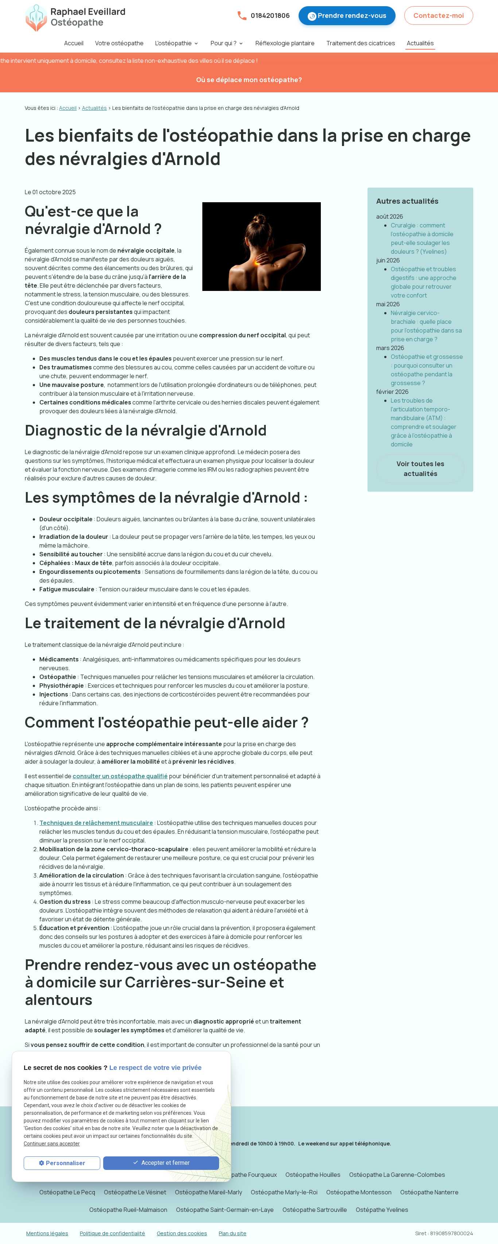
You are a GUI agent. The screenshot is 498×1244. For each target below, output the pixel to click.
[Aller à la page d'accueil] (75, 17)
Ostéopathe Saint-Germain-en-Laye (225, 1210)
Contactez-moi (438, 15)
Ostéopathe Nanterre (429, 1192)
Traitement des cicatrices (360, 43)
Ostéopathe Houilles (313, 1175)
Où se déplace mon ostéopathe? (249, 79)
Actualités (420, 43)
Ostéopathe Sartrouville (315, 1210)
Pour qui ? (224, 43)
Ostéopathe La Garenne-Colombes (397, 1175)
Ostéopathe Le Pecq (67, 1192)
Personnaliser (65, 1163)
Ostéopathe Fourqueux (245, 1175)
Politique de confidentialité (112, 1233)
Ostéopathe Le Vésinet (135, 1192)
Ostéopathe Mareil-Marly (208, 1192)
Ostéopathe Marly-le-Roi (284, 1192)
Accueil (73, 43)
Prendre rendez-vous (352, 15)
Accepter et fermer (165, 1162)
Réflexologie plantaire (285, 43)
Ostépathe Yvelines (382, 1210)
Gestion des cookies (182, 1233)
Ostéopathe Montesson (359, 1192)
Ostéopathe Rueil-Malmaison (128, 1210)
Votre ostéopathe (119, 43)
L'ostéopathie (173, 43)
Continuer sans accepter (52, 1144)
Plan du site (232, 1233)
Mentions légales (47, 1233)
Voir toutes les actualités (420, 468)
